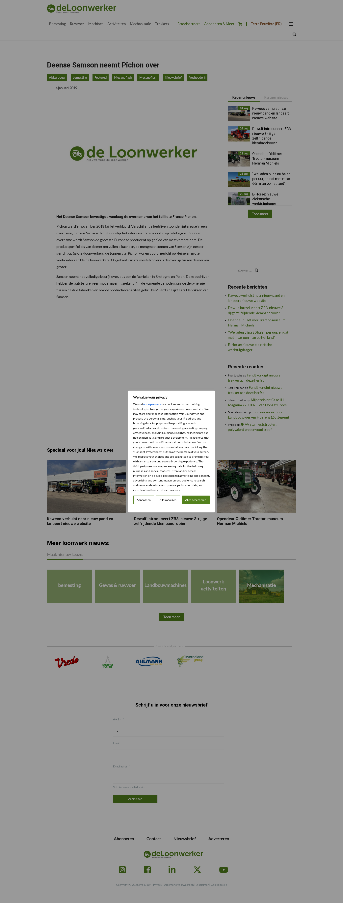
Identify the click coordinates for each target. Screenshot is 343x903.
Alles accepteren (195, 500)
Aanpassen (144, 500)
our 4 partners (152, 404)
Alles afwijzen (168, 500)
